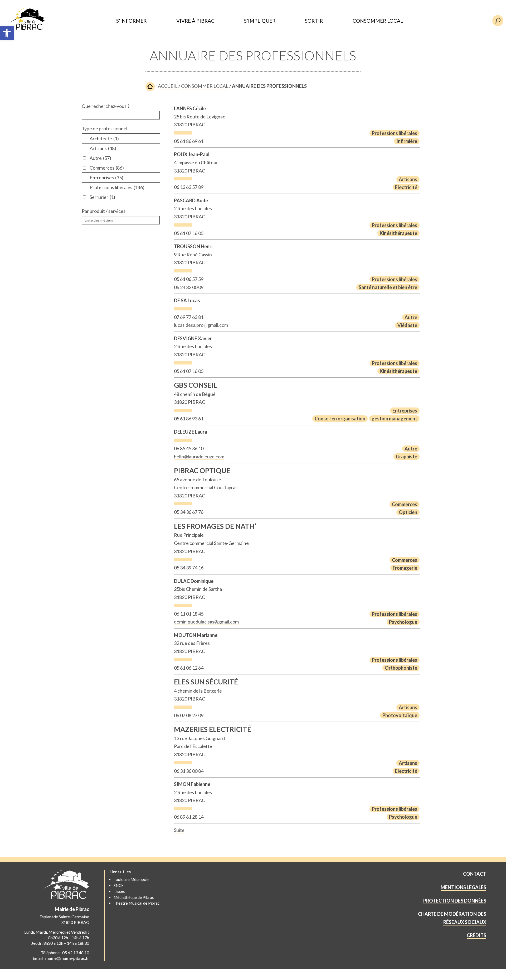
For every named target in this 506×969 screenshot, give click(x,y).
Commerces (107, 168)
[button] (7, 33)
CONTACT (474, 874)
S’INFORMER (131, 21)
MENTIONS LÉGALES (463, 887)
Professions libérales (117, 187)
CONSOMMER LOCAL (378, 21)
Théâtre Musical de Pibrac (136, 903)
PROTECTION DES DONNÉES (454, 901)
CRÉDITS (476, 935)
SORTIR (314, 21)
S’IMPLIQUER (259, 21)
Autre (100, 158)
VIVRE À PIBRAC (195, 21)
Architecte (104, 138)
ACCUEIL (168, 86)
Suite (179, 830)
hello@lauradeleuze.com (199, 456)
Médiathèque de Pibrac (134, 897)
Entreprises (106, 177)
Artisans (103, 148)
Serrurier (102, 197)
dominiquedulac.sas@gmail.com (206, 622)
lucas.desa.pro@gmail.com (201, 325)
